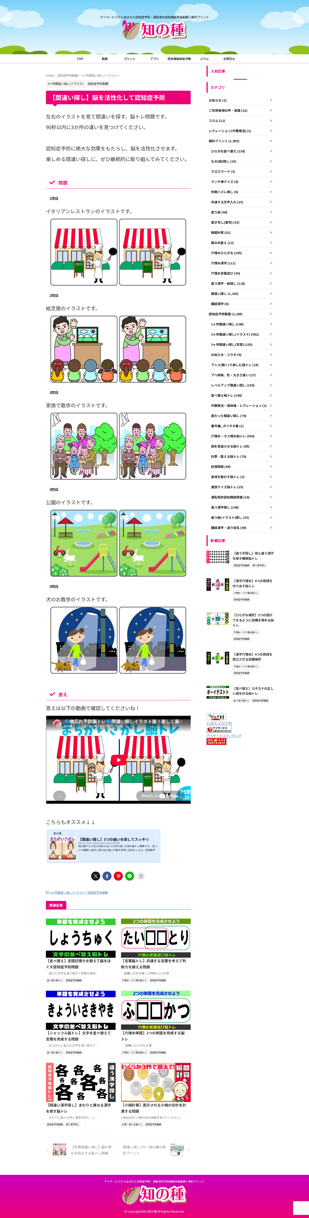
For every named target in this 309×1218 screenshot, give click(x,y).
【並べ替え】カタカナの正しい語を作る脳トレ (253, 691)
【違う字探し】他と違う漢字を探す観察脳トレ (253, 556)
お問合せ (229, 59)
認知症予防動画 (97, 892)
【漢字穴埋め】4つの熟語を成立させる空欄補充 (252, 657)
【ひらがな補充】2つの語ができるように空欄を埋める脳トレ (253, 619)
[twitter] (95, 876)
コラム (204, 59)
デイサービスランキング (224, 735)
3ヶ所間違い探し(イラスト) (68, 892)
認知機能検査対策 (179, 59)
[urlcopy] (140, 876)
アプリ (154, 59)
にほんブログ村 (219, 723)
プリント (129, 59)
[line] (129, 876)
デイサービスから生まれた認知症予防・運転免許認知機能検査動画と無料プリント (154, 1181)
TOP (80, 59)
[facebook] (107, 876)
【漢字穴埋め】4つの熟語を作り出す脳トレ (252, 583)
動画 (105, 59)
